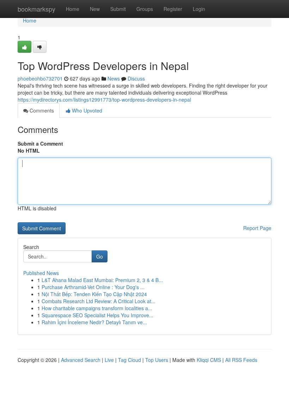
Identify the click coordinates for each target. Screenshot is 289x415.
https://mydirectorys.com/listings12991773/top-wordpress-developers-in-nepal (104, 99)
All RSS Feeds (241, 359)
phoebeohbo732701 (40, 78)
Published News (41, 272)
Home (72, 8)
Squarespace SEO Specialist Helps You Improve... (97, 315)
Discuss (136, 78)
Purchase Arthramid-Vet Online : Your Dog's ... (93, 286)
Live (109, 359)
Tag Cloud (129, 359)
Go (99, 256)
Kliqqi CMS (209, 359)
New (95, 8)
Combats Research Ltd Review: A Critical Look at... (98, 301)
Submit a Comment (40, 143)
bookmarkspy (36, 8)
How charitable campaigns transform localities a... (97, 308)
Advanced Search (80, 359)
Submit (118, 8)
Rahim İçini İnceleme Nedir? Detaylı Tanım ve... (94, 322)
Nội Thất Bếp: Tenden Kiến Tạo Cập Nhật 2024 (94, 294)
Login (199, 8)
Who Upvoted (86, 110)
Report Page (257, 227)
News (113, 78)
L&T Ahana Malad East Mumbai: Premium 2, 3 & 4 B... (102, 279)
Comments (41, 110)
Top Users (156, 359)
